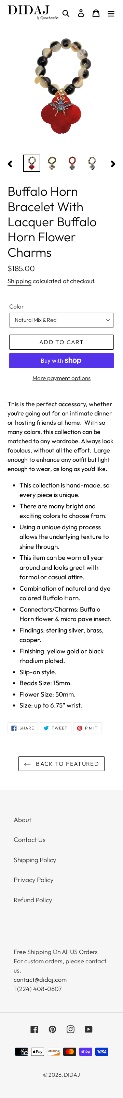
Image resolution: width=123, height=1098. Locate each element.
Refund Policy (33, 900)
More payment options (61, 378)
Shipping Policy (35, 860)
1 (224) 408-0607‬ (38, 989)
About (22, 820)
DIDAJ (72, 1074)
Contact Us (29, 839)
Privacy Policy (34, 880)
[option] (32, 163)
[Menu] (111, 12)
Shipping (19, 281)
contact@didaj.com (40, 980)
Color (16, 306)
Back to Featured (66, 763)
